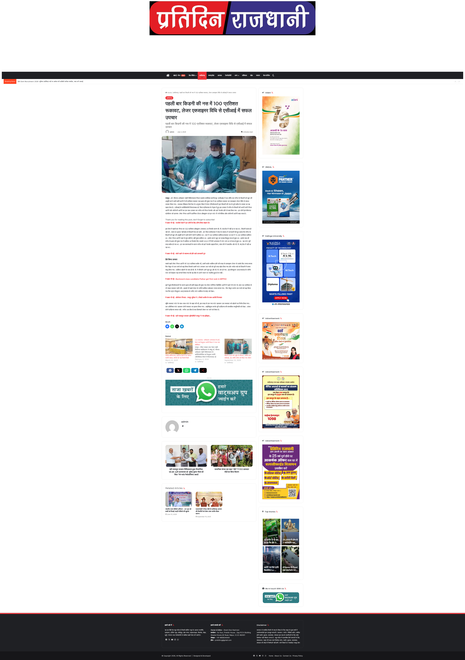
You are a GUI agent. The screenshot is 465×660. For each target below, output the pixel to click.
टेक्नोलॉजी (228, 75)
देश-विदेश (192, 75)
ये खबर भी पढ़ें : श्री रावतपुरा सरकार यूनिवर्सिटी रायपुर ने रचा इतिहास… (188, 316)
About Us (278, 656)
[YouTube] (172, 639)
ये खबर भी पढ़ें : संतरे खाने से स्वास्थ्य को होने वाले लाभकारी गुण (185, 253)
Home (169, 93)
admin (172, 132)
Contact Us (287, 656)
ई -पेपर (180, 75)
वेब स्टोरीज (266, 75)
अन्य (236, 75)
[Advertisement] (232, 53)
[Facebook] (166, 639)
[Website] (182, 426)
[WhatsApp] (177, 639)
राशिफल (244, 75)
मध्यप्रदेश (211, 75)
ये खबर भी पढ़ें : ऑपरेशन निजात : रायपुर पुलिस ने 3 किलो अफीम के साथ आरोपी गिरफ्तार (193, 297)
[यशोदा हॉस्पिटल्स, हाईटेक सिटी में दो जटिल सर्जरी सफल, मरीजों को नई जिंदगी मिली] (179, 346)
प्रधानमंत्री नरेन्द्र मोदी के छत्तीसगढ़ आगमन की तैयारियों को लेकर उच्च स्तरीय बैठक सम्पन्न (209, 511)
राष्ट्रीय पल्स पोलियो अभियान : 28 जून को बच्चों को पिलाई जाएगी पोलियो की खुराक (178, 510)
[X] (169, 639)
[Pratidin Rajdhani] (232, 18)
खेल (251, 75)
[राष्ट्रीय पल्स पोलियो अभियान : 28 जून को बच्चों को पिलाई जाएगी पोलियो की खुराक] (178, 499)
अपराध (220, 75)
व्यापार (258, 75)
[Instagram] (175, 639)
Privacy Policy (298, 656)
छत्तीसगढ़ (202, 75)
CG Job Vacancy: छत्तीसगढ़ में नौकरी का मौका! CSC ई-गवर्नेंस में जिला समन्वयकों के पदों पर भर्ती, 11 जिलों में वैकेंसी (52, 81)
